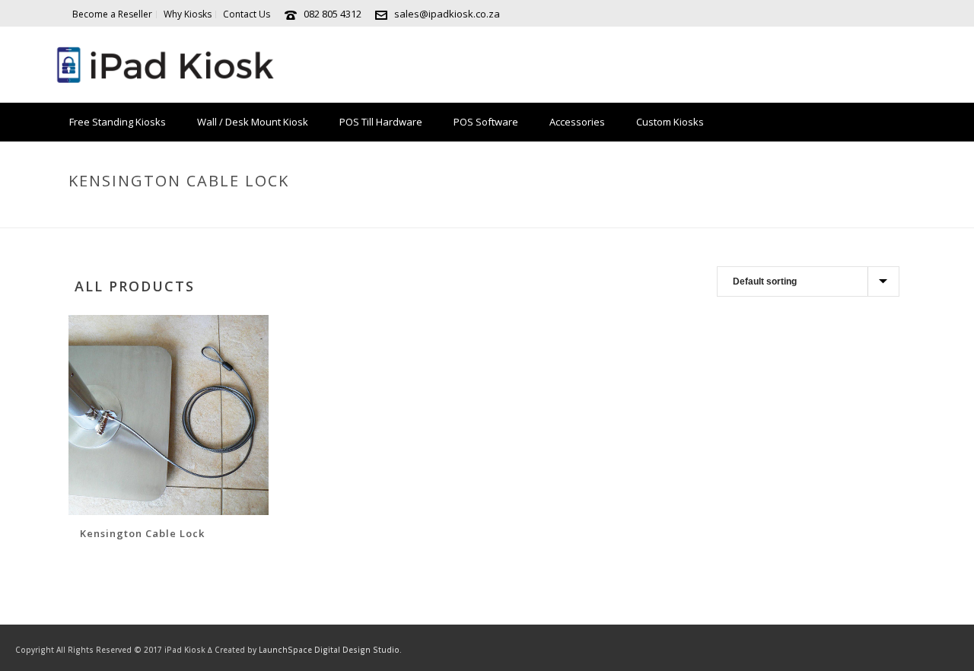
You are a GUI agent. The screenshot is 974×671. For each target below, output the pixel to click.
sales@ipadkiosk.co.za (447, 14)
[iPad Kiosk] (164, 65)
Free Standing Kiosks (117, 122)
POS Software (486, 122)
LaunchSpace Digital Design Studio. (330, 649)
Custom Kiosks (670, 122)
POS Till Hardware (380, 122)
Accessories (577, 122)
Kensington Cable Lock (142, 533)
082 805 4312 (332, 14)
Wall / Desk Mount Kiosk (252, 122)
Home (716, 213)
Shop (753, 213)
